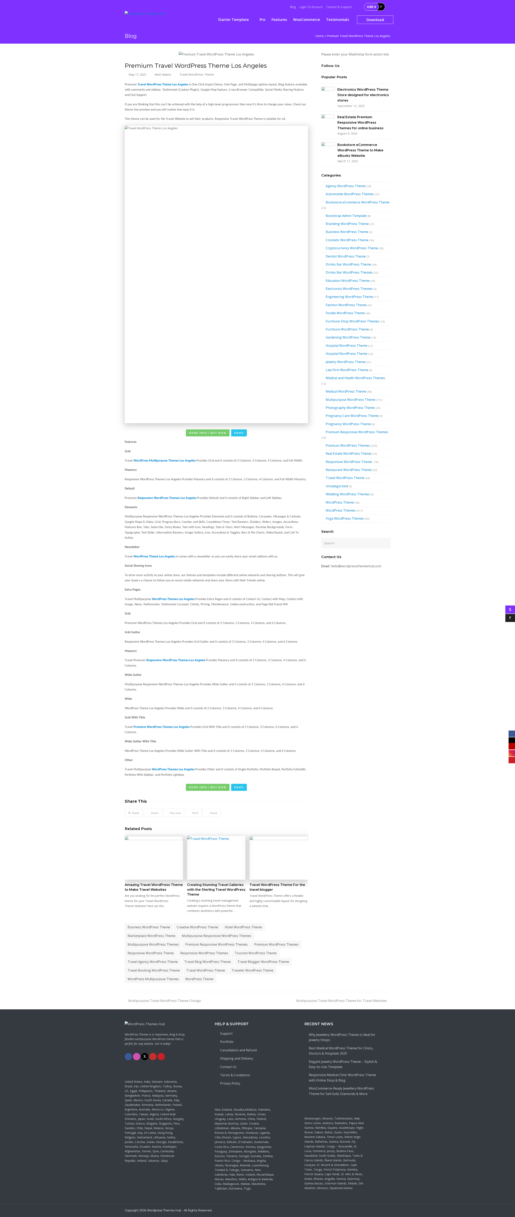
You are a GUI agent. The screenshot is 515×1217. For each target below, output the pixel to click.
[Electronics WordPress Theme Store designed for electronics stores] (327, 93)
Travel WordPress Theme (196, 74)
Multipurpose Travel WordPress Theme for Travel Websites (341, 1000)
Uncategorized (337, 486)
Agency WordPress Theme (346, 186)
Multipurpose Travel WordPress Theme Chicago (164, 1000)
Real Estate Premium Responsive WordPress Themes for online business (360, 122)
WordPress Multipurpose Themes (153, 979)
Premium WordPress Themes (276, 944)
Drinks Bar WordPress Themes (349, 272)
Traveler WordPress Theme (252, 970)
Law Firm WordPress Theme (347, 370)
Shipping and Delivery (236, 1058)
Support (226, 1033)
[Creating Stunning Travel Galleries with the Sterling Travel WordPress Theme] (216, 858)
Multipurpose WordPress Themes (153, 944)
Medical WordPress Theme (346, 391)
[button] (134, 813)
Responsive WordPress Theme (151, 953)
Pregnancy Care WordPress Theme (352, 416)
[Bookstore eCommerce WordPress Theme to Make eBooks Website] (327, 148)
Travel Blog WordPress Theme (207, 961)
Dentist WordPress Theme (346, 256)
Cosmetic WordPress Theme (347, 240)
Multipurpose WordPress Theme (350, 399)
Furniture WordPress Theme (347, 329)
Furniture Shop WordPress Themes (352, 321)
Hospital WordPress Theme (346, 345)
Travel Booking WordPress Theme (154, 970)
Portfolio (227, 1041)
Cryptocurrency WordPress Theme (352, 248)
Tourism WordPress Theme (256, 953)
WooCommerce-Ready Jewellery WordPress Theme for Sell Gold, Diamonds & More (341, 1091)
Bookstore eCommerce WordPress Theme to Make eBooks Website (360, 150)
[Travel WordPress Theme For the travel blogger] (278, 858)
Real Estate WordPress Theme (348, 453)
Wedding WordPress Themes (348, 494)
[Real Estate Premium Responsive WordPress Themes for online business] (327, 120)
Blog (293, 7)
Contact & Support (339, 7)
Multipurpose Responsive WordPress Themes (216, 936)
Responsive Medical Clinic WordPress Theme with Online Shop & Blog (342, 1077)
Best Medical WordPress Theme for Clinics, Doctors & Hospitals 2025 (341, 1051)
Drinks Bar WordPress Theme (348, 264)
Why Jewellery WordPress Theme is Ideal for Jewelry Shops (342, 1037)
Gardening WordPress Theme (348, 337)
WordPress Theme (199, 979)
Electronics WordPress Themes (349, 288)
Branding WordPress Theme (347, 224)
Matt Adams (162, 74)
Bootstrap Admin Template (346, 215)
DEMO (239, 432)
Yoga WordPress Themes (345, 518)
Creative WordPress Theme (197, 927)
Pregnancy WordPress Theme (348, 424)
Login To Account (311, 7)
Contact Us (228, 1067)
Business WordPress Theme (149, 927)
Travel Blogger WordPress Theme (263, 961)
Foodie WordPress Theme (345, 313)
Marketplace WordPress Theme (151, 936)
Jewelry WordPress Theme (346, 362)
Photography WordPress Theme (350, 407)
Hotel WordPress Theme (243, 927)
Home (319, 36)
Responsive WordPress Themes (204, 953)
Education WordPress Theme (348, 280)
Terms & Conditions (235, 1075)
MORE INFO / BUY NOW (208, 432)
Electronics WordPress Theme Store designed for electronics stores (363, 95)
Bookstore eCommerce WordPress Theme (357, 202)
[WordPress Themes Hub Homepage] (145, 1024)
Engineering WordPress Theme (349, 297)
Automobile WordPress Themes (350, 194)
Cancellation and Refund (238, 1050)
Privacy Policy (230, 1083)
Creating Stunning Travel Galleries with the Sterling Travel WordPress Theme (216, 889)
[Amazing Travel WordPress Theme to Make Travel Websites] (154, 858)
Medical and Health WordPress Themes (355, 378)
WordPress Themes (340, 510)
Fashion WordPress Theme (346, 305)
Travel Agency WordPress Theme (153, 961)
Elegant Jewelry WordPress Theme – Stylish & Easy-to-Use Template (343, 1064)
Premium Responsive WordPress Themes (216, 944)
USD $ (371, 7)
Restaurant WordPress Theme (349, 470)
